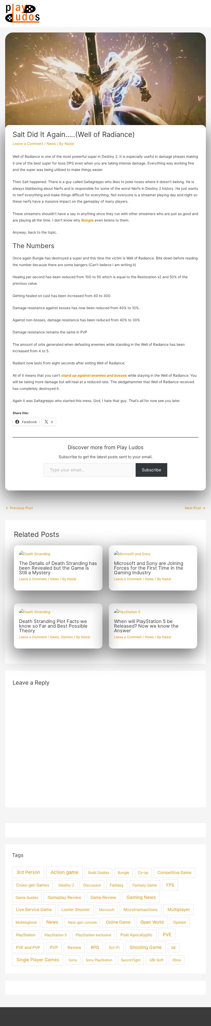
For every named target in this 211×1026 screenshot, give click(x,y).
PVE (167, 934)
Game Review (103, 897)
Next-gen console (82, 922)
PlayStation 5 (56, 935)
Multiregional (26, 922)
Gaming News (141, 897)
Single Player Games (37, 959)
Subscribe (151, 469)
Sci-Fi (114, 947)
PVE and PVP (28, 947)
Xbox (176, 960)
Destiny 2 (66, 885)
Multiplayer (179, 909)
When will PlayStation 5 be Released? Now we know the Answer (146, 625)
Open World (152, 922)
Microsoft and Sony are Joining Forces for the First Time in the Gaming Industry (148, 567)
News (51, 144)
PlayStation (26, 935)
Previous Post (19, 508)
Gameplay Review (64, 897)
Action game (64, 872)
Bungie (123, 873)
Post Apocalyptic (136, 934)
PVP (54, 947)
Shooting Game (146, 947)
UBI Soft (156, 960)
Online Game (118, 922)
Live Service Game (34, 909)
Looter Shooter (75, 909)
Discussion (92, 885)
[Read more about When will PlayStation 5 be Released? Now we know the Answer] (127, 612)
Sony (73, 960)
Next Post (195, 508)
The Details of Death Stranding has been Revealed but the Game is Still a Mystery (58, 567)
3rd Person (28, 872)
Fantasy (117, 885)
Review (74, 947)
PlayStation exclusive (93, 935)
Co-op (143, 873)
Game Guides (27, 897)
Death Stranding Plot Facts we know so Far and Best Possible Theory (53, 625)
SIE (173, 948)
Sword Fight (130, 960)
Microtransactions (140, 909)
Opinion (67, 637)
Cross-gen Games (32, 885)
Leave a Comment (28, 144)
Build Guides (98, 873)
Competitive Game (174, 872)
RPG (95, 947)
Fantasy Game (145, 885)
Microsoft (107, 910)
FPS (170, 885)
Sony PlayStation (99, 960)
